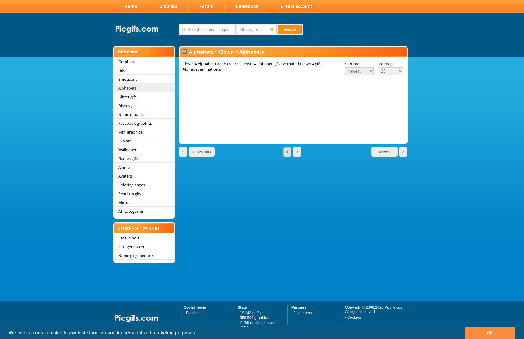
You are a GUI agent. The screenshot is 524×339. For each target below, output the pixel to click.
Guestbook (247, 6)
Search (290, 29)
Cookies (354, 317)
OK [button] (490, 333)
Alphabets (127, 88)
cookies (34, 332)
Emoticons (127, 79)
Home (130, 6)
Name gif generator (135, 255)
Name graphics (131, 114)
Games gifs (128, 158)
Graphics (168, 6)
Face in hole (128, 238)
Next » (385, 151)
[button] (198, 333)
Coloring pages (131, 185)
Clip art (124, 141)
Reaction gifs (129, 193)
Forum (206, 6)
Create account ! (298, 6)
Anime (124, 167)
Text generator (131, 246)
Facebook (194, 313)
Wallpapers (128, 149)
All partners (302, 313)
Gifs (121, 70)
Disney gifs (127, 105)
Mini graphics (130, 132)
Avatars (125, 176)
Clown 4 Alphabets (241, 52)
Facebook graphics (135, 123)
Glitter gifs (127, 97)
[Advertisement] (293, 92)
